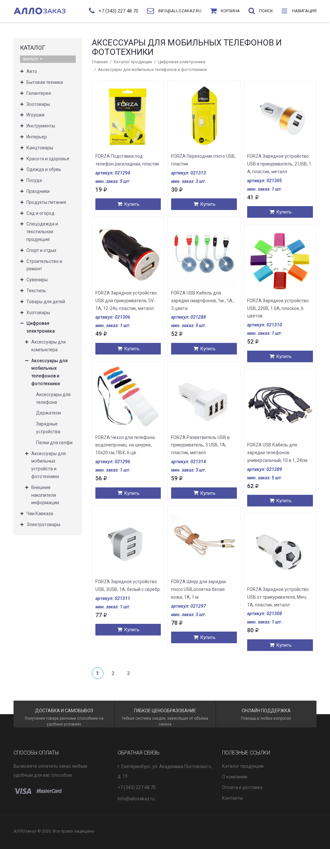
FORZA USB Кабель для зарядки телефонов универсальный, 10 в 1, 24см (277, 452)
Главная (100, 61)
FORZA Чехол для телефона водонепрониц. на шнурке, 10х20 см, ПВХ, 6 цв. (125, 445)
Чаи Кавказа (39, 513)
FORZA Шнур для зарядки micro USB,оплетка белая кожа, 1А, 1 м (198, 589)
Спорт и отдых (41, 250)
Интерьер (36, 136)
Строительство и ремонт (44, 265)
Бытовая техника (44, 82)
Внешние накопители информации (45, 495)
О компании (234, 776)
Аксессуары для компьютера (48, 345)
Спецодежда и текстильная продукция (42, 231)
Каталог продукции (133, 61)
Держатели (48, 412)
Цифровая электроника (181, 61)
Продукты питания (46, 202)
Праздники (38, 191)
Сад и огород (40, 213)
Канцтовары (39, 147)
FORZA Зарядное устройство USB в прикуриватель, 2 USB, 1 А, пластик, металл (279, 164)
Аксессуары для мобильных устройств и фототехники (48, 465)
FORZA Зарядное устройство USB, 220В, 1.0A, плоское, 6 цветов (278, 308)
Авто (31, 71)
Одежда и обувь (43, 169)
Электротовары (43, 524)
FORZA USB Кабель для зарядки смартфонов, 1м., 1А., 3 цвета (202, 300)
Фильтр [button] (30, 59)
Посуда (34, 180)
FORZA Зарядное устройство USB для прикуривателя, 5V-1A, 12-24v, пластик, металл (126, 300)
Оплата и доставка (242, 787)
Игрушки (35, 114)
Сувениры (37, 279)
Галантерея (38, 93)
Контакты (232, 798)
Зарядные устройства (48, 427)
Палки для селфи (54, 442)
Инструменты (40, 125)
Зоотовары (38, 104)
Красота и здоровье (47, 158)
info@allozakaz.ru (136, 798)
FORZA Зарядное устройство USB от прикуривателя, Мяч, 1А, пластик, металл (278, 597)
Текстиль (36, 290)
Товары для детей (45, 301)
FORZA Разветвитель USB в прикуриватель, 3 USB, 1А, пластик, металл (200, 445)
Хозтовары (38, 312)
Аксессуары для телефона (53, 398)
